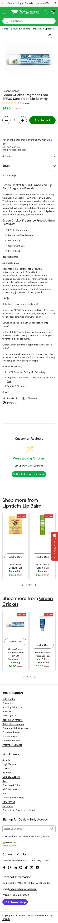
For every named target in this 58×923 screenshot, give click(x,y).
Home (5, 28)
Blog (4, 780)
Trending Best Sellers (13, 797)
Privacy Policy (9, 736)
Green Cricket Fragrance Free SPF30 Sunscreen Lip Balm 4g (16, 656)
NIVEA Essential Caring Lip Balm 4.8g (26, 372)
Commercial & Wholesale (15, 728)
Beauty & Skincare (20, 28)
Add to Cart (15, 556)
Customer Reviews (12, 732)
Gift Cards (7, 805)
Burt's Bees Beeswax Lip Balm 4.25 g (15, 568)
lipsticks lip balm (21, 506)
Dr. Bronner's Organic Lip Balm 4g (42, 568)
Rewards (6, 772)
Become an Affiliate (12, 719)
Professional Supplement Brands (19, 810)
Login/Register (9, 764)
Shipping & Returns (12, 707)
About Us (7, 711)
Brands (6, 793)
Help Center (8, 698)
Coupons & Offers (11, 785)
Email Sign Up (9, 715)
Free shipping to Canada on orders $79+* (29, 3)
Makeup (37, 28)
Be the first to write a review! (29, 474)
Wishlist (6, 768)
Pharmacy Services (12, 744)
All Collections (9, 789)
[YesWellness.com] (25, 12)
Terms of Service (11, 740)
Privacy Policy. (42, 836)
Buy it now (29, 131)
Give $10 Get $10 (11, 776)
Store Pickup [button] (9, 175)
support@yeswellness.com (23, 888)
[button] (52, 12)
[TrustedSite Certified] (9, 844)
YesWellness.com (31, 915)
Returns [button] (6, 165)
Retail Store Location (13, 723)
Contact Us (8, 703)
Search (6, 760)
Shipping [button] (7, 156)
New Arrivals (8, 801)
